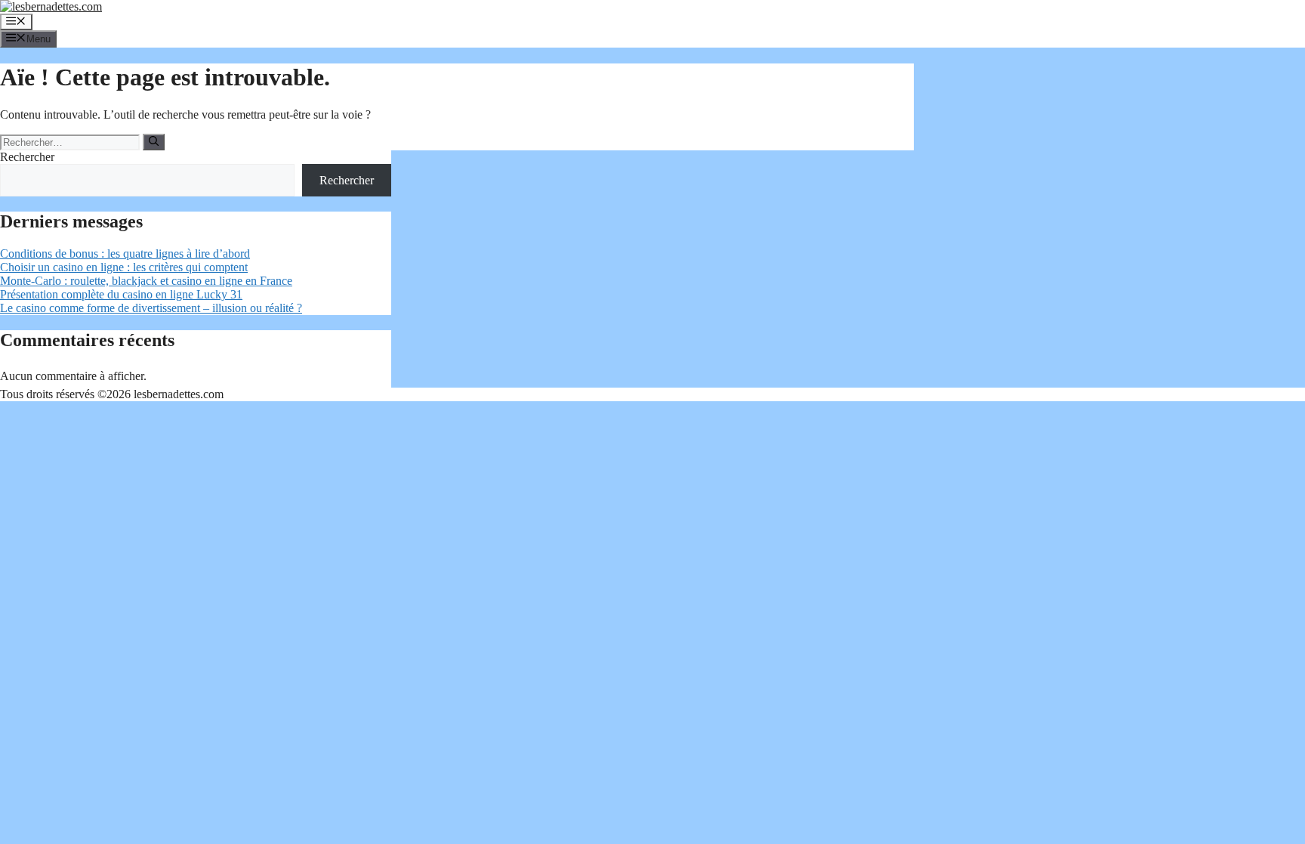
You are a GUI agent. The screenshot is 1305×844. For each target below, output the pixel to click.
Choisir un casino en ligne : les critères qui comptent (124, 267)
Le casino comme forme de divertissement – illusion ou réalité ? (151, 307)
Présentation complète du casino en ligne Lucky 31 (121, 294)
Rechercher (27, 156)
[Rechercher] (154, 142)
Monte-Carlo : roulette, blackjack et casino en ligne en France (146, 280)
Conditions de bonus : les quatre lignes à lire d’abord (125, 253)
